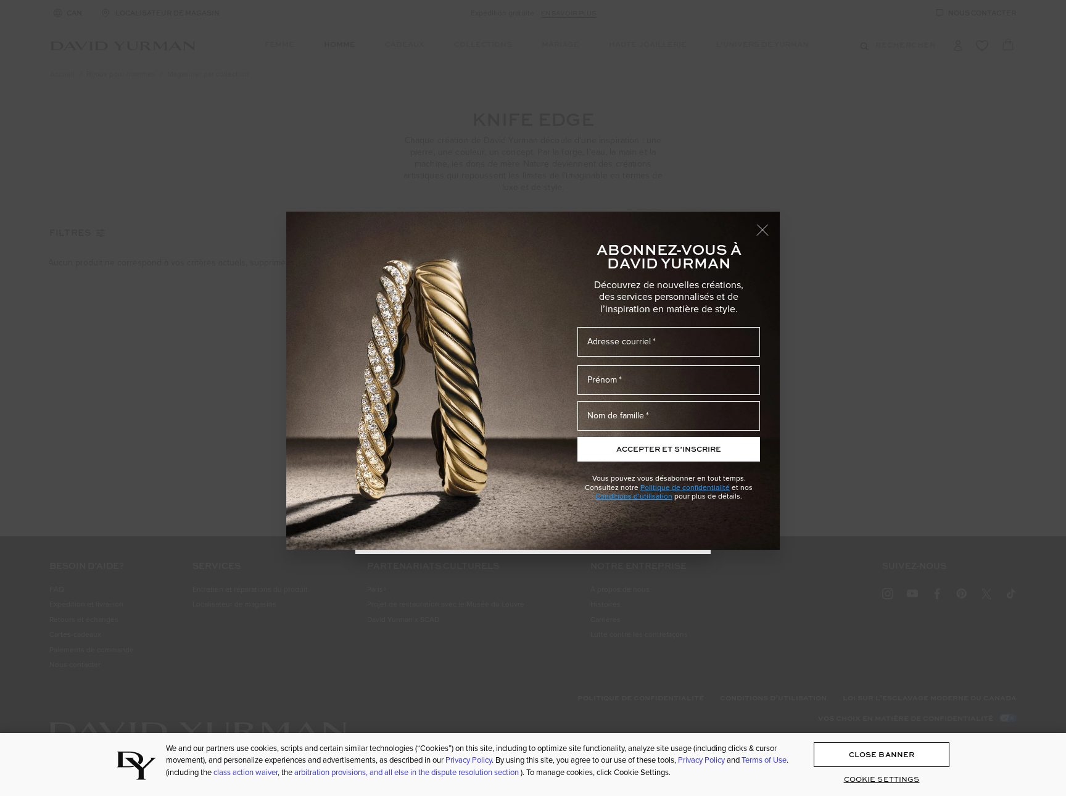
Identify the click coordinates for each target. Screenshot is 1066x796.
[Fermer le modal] (768, 224)
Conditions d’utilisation (633, 496)
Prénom (602, 379)
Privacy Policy (468, 760)
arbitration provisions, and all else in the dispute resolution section (407, 771)
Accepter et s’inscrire (668, 449)
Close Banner (881, 755)
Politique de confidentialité (685, 487)
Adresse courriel (619, 341)
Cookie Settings (882, 779)
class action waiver (245, 771)
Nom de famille (615, 415)
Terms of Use (764, 760)
